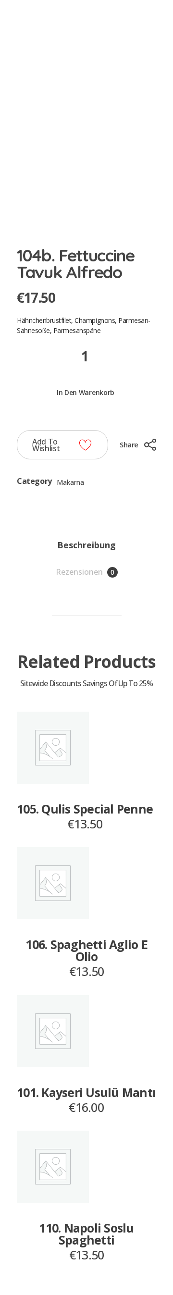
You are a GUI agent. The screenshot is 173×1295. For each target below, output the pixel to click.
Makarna (70, 482)
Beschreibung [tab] (86, 545)
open (156, 69)
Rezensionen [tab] (85, 572)
